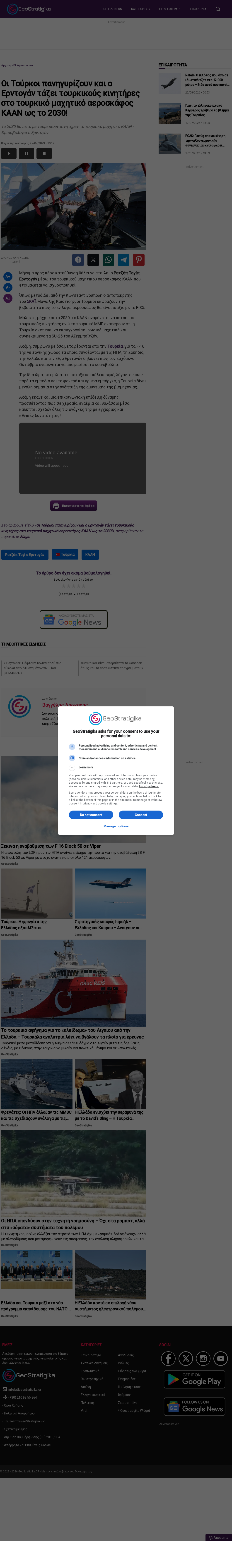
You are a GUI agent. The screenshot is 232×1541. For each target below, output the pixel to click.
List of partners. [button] (149, 786)
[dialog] (116, 770)
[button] (116, 768)
